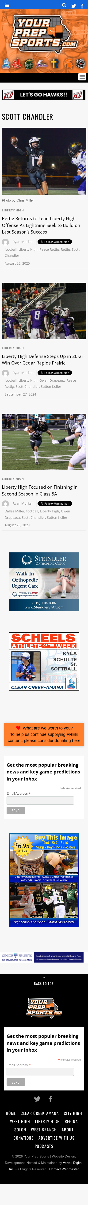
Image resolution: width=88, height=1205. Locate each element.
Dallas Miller (14, 511)
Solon (20, 1129)
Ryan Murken (23, 241)
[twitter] (73, 5)
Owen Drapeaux (52, 380)
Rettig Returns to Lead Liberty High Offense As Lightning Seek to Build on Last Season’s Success (41, 225)
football (11, 249)
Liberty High (13, 210)
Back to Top (44, 983)
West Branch (44, 1129)
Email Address (19, 793)
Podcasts (44, 1146)
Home (11, 1113)
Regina (71, 1121)
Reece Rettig (49, 249)
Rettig (65, 249)
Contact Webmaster (64, 1169)
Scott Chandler (27, 386)
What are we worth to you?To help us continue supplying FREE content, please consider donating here (44, 734)
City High (73, 1113)
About (68, 1129)
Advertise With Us (56, 1138)
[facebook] (82, 5)
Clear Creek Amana (40, 1113)
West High (20, 1121)
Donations (23, 1138)
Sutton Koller (51, 386)
